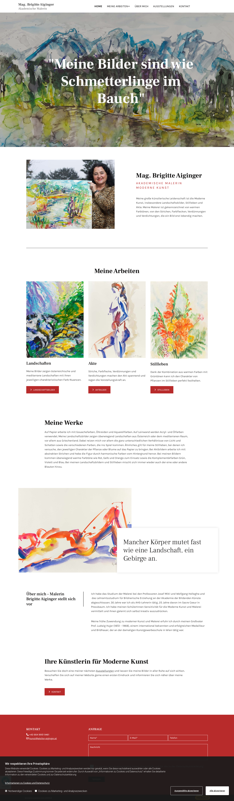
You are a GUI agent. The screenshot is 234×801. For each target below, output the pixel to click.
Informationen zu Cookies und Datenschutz (27, 783)
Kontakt (184, 6)
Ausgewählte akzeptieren (186, 791)
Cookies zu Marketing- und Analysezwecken (62, 791)
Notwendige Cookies (20, 791)
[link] (118, 6)
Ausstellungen (163, 6)
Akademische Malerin (32, 9)
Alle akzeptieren (217, 791)
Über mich (141, 6)
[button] (42, 389)
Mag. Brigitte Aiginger (36, 4)
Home (98, 6)
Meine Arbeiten (117, 6)
